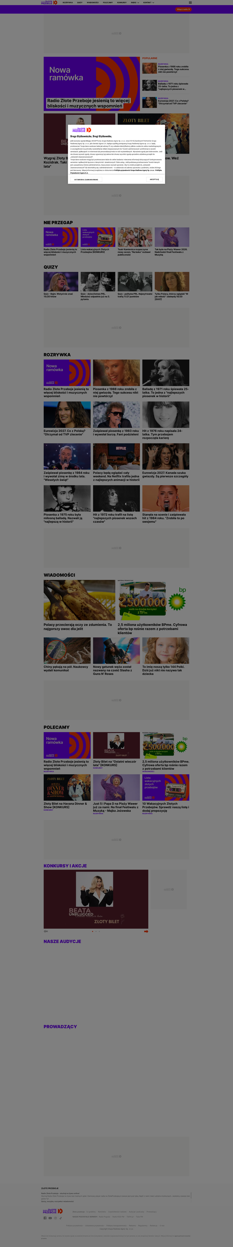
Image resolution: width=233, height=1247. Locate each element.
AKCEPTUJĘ (154, 179)
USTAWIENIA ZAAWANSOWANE (86, 180)
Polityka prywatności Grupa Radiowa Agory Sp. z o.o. (134, 170)
